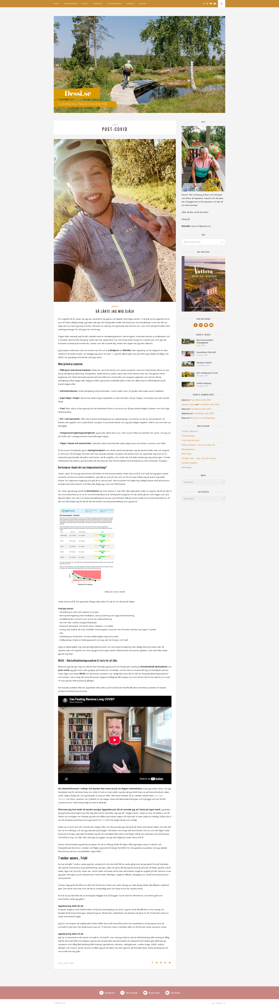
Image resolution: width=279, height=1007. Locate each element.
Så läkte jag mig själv (115, 311)
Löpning (130, 3)
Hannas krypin (188, 404)
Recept (85, 3)
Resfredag (186, 467)
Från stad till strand (190, 440)
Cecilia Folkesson (190, 431)
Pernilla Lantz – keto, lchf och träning (199, 458)
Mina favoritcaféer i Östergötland (205, 341)
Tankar (142, 3)
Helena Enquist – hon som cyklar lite (198, 445)
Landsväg (97, 3)
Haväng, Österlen (204, 362)
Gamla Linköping (203, 383)
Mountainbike (70, 3)
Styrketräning (114, 3)
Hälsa (115, 306)
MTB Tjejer (187, 454)
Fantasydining (188, 436)
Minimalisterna (188, 449)
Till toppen (217, 1003)
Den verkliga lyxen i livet (207, 373)
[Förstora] (112, 509)
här (112, 354)
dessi (72, 963)
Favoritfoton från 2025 (206, 352)
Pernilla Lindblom (189, 463)
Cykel (56, 3)
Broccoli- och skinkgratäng (203, 418)
